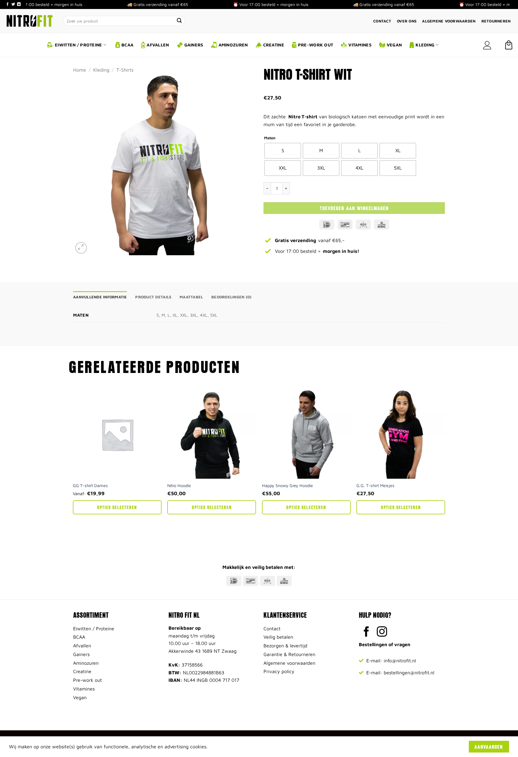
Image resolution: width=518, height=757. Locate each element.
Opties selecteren (117, 507)
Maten (269, 138)
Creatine (273, 44)
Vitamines (359, 44)
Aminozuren (233, 44)
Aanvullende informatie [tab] (100, 297)
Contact (382, 21)
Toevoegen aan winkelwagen (354, 208)
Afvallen (158, 44)
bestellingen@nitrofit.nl (409, 672)
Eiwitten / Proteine (78, 44)
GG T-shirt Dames (90, 485)
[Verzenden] (179, 21)
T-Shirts (124, 69)
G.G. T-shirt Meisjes (375, 485)
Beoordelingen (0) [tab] (231, 297)
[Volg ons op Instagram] (382, 632)
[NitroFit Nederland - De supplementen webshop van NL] (29, 21)
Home (79, 69)
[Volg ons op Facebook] (7, 4)
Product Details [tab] (153, 297)
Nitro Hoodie (179, 485)
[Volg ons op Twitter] (13, 4)
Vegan (394, 44)
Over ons (406, 21)
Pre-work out (315, 44)
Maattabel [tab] (191, 297)
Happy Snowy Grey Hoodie (287, 485)
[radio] (283, 150)
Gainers (193, 44)
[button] (487, 45)
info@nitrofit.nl (400, 660)
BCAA (127, 44)
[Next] (444, 464)
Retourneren (496, 21)
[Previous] (73, 464)
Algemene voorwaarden (448, 21)
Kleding (424, 44)
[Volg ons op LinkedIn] (19, 4)
